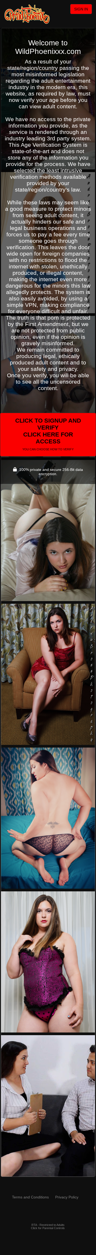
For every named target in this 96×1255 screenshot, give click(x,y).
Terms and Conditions (30, 1197)
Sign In (81, 9)
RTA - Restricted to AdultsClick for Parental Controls (48, 1226)
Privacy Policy (66, 1197)
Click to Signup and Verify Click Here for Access (48, 434)
